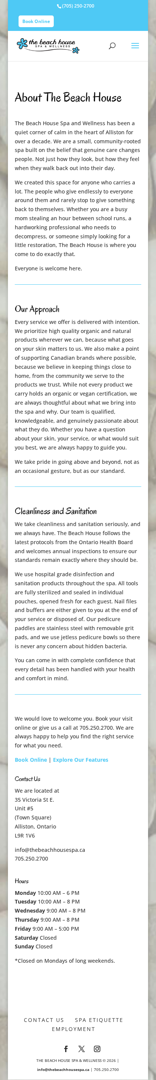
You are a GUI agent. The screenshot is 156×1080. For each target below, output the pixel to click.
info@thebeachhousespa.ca (50, 849)
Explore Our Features (80, 759)
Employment (73, 1028)
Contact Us (44, 1019)
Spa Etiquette (99, 1019)
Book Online (36, 21)
